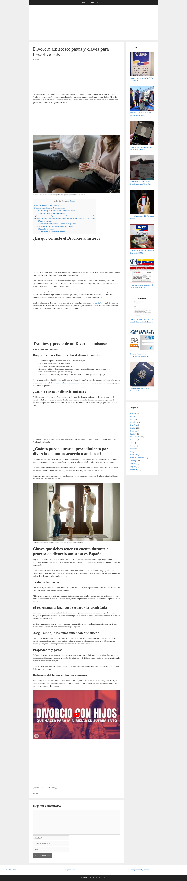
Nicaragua (133, 446)
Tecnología (133, 461)
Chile (131, 419)
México (132, 443)
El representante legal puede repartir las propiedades (56, 224)
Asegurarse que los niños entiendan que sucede (55, 226)
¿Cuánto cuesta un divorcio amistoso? (51, 213)
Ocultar (72, 201)
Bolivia (132, 416)
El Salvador (134, 431)
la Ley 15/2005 (99, 303)
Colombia (133, 422)
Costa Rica (133, 425)
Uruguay (133, 466)
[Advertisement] (93, 22)
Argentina (133, 413)
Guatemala (133, 440)
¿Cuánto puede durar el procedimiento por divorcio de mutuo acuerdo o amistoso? (64, 216)
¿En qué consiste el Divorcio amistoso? (48, 205)
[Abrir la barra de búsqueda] (104, 2)
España (37, 793)
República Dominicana (137, 458)
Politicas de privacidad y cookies (137, 870)
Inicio (83, 2)
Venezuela (133, 470)
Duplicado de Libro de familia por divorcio (67, 383)
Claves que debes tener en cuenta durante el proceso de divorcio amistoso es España (64, 218)
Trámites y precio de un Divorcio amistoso (50, 208)
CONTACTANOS (94, 2)
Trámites (133, 464)
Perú (131, 452)
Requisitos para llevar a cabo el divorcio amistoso (56, 211)
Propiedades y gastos (45, 229)
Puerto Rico (134, 455)
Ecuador (132, 428)
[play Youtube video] (76, 714)
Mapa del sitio (70, 870)
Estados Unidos (135, 437)
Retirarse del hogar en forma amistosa (51, 232)
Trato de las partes (44, 221)
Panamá (132, 449)
